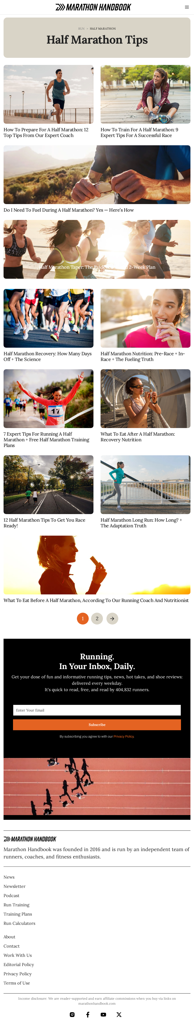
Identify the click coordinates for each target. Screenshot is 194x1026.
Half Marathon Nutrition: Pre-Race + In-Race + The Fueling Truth (143, 356)
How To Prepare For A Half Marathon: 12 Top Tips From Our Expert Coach (46, 132)
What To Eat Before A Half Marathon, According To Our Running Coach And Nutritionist (96, 600)
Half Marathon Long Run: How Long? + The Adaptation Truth (141, 523)
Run (81, 28)
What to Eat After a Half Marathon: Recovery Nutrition (138, 436)
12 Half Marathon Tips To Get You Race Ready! (44, 523)
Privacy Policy (123, 736)
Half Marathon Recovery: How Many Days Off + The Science (48, 356)
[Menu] (187, 7)
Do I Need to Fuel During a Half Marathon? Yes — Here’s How (69, 210)
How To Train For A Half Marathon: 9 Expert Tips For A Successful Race (139, 132)
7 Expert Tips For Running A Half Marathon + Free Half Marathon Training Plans (46, 439)
